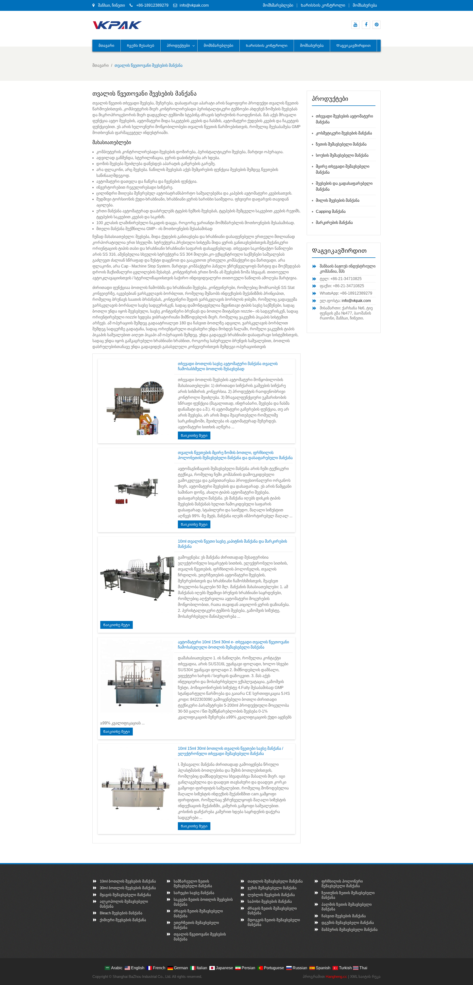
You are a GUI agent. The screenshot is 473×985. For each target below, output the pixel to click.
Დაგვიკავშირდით (353, 45)
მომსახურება (365, 5)
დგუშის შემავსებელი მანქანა (347, 922)
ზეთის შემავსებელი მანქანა (341, 144)
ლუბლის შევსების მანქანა (271, 895)
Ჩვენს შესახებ (140, 45)
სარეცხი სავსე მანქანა (194, 893)
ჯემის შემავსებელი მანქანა (272, 888)
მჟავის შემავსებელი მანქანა (125, 895)
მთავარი (106, 45)
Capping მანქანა (331, 211)
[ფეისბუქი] (366, 25)
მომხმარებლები (278, 5)
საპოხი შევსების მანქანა (270, 901)
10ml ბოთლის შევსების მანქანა (128, 881)
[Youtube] (355, 25)
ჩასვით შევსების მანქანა (343, 916)
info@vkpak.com (194, 5)
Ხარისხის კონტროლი (323, 5)
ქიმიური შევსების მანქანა (123, 920)
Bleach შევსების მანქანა (121, 913)
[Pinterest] (376, 25)
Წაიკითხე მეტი (194, 435)
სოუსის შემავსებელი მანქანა (342, 155)
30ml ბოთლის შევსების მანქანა (128, 888)
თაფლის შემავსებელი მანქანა (275, 881)
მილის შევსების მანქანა (337, 200)
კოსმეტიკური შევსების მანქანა (344, 133)
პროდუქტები (178, 45)
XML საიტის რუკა (365, 976)
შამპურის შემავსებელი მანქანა (349, 929)
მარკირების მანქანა (334, 222)
